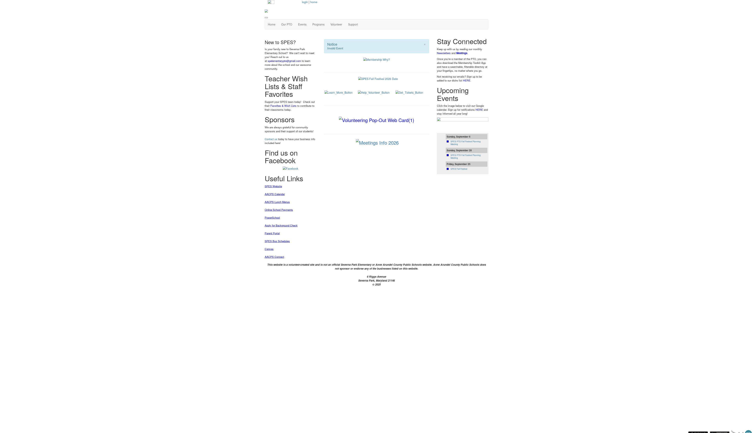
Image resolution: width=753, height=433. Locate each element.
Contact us (271, 139)
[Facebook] (290, 168)
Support (353, 24)
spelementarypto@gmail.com (284, 61)
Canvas (269, 249)
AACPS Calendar (275, 194)
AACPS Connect (274, 257)
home (313, 2)
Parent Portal (272, 233)
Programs (318, 24)
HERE (466, 80)
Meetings (461, 53)
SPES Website (273, 186)
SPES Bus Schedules (277, 241)
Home (271, 24)
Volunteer (336, 24)
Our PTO (286, 24)
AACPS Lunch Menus (277, 202)
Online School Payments (279, 210)
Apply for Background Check (281, 225)
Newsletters (444, 53)
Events (302, 24)
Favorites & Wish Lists (283, 106)
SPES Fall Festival (459, 169)
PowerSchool (272, 217)
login (305, 2)
